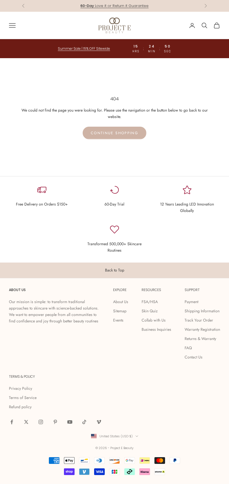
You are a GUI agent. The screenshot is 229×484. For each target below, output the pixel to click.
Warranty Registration (202, 329)
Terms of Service (23, 397)
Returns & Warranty (200, 338)
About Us (120, 301)
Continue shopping (114, 133)
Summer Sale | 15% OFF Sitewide (84, 48)
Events (118, 320)
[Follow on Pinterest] (55, 422)
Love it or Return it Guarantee (114, 5)
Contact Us (193, 357)
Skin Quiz (150, 311)
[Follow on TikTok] (84, 422)
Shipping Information (202, 311)
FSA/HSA (150, 301)
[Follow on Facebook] (12, 422)
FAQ (188, 348)
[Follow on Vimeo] (99, 422)
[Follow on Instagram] (41, 422)
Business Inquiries (156, 329)
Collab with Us (154, 320)
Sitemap (120, 311)
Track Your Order (199, 320)
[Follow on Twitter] (26, 422)
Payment (191, 301)
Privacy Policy (20, 388)
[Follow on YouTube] (70, 422)
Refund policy (20, 407)
